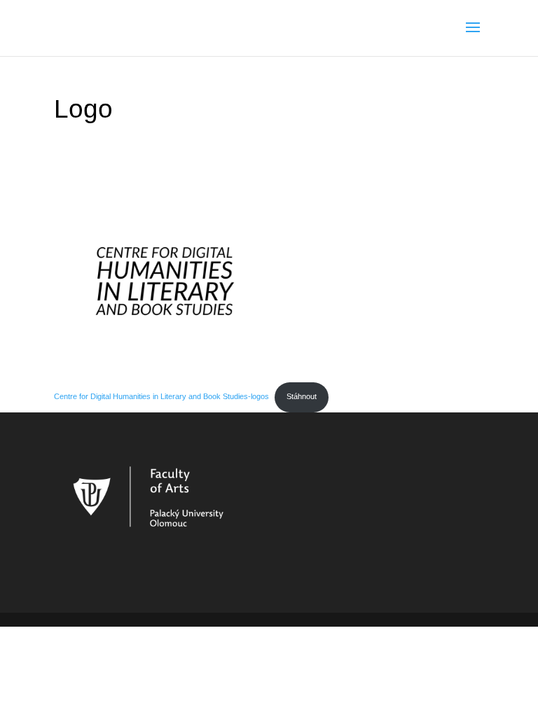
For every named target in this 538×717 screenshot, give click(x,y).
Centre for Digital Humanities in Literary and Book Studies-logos (161, 396)
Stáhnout (302, 396)
